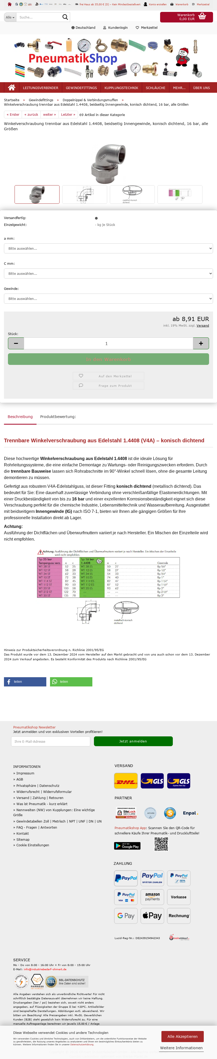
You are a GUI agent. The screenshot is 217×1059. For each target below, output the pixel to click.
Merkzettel (148, 27)
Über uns (201, 88)
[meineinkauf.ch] (179, 937)
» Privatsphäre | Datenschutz (36, 785)
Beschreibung (20, 416)
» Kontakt (21, 833)
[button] (83, 27)
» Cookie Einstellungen (31, 845)
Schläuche (155, 88)
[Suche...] (65, 17)
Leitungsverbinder (40, 88)
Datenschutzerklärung (81, 1044)
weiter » (49, 114)
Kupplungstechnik (121, 88)
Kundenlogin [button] (117, 27)
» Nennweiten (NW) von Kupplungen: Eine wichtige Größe (54, 812)
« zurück (31, 114)
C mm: (9, 263)
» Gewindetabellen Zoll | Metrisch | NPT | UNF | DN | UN (57, 821)
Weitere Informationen (181, 1048)
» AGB (18, 779)
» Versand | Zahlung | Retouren (38, 798)
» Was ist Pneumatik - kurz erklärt (40, 804)
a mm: (9, 238)
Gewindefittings (81, 88)
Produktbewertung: (58, 416)
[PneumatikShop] (108, 58)
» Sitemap (21, 839)
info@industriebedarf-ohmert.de (45, 969)
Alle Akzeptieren (183, 1036)
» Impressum (23, 773)
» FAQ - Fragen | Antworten (35, 827)
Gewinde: (11, 288)
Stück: (13, 334)
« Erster (13, 114)
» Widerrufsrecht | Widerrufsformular (42, 791)
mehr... (179, 88)
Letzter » (68, 114)
